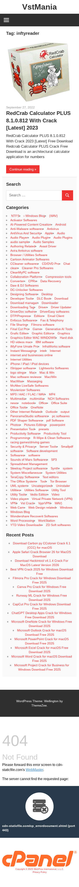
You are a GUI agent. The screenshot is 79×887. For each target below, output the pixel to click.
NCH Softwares (58, 398)
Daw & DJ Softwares (24, 285)
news (14, 403)
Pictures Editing (35, 425)
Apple (49, 233)
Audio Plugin (40, 237)
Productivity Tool (55, 433)
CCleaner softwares (24, 263)
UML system (18, 485)
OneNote (37, 407)
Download (61, 298)
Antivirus (53, 229)
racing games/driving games (30, 442)
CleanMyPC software (25, 272)
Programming (19, 438)
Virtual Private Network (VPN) (52, 499)
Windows (66, 507)
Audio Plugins (63, 237)
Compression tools (58, 276)
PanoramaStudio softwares (29, 416)
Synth (55, 468)
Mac (32, 372)
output (65, 411)
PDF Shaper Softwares (26, 420)
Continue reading (21, 169)
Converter (17, 281)
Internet (55, 350)
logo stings (17, 372)
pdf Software (55, 420)
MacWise (16, 381)
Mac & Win (47, 372)
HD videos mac (20, 342)
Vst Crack (27, 503)
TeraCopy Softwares (24, 477)
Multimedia (17, 398)
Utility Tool (59, 490)
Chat (66, 263)
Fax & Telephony (52, 320)
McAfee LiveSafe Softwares (29, 385)
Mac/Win (51, 377)
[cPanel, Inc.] (39, 865)
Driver (42, 307)
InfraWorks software (56, 346)
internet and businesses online (31, 355)
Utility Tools (18, 494)
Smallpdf (67, 446)
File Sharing (18, 324)
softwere (34, 455)
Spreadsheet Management (28, 464)
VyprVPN (44, 503)
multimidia (37, 398)
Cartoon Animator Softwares (29, 259)
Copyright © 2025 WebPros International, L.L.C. (39, 869)
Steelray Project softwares (28, 468)
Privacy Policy (40, 872)
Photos (15, 425)
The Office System (23, 481)
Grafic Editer (19, 333)
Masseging (34, 381)
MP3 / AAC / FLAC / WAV (27, 394)
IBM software (45, 342)
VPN (13, 503)
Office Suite (59, 403)
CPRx (32, 281)
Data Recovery (50, 281)
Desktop (47, 294)
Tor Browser (58, 481)
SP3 (54, 459)
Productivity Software (25, 433)
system (68, 468)
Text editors (51, 477)
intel (43, 350)
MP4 (52, 394)
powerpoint (57, 425)
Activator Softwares (23, 220)
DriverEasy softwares (54, 311)
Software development (41, 451)
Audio (61, 233)
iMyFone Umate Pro (24, 346)
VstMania (39, 6)
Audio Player (19, 237)
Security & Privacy (22, 446)
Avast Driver (48, 246)
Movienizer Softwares (25, 390)
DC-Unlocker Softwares (26, 290)
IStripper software (22, 368)
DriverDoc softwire (23, 311)
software (16, 451)
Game (37, 329)
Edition (38, 316)
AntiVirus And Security (25, 233)
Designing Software (23, 294)
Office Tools (18, 407)
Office (43, 403)
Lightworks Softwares (54, 368)
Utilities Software (35, 490)
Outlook (51, 411)
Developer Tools (21, 298)
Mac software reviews (25, 377)
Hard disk (66, 337)
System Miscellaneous (25, 472)
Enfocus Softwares (23, 320)
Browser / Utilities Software (28, 255)
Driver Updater (61, 307)
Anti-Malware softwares (26, 229)
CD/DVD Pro (50, 263)
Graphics (63, 333)
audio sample (19, 242)
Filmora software (42, 324)
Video (55, 494)
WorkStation (46, 520)
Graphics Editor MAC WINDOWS (33, 337)
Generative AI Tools (58, 329)
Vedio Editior (38, 494)
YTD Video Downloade (26, 525)
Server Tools (48, 446)
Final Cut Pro (19, 329)
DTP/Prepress (20, 316)
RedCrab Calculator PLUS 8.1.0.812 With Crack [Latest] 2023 (38, 120)
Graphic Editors (42, 333)
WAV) (58, 503)
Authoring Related (22, 246)
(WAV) (53, 216)
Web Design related (42, 507)
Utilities (15, 490)
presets (44, 429)
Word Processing (22, 520)
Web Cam (17, 507)
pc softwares (61, 416)
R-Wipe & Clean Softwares (51, 438)
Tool (43, 481)
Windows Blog (20, 512)
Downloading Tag (22, 307)
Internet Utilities (21, 359)
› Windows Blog (34, 216)
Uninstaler (63, 485)
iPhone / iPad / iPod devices (29, 364)
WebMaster (34, 770)
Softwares (17, 455)
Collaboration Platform (25, 276)
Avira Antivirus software (26, 250)
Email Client (56, 316)
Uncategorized (42, 485)
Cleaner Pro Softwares (37, 268)
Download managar (24, 303)
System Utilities (55, 472)
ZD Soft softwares (58, 525)
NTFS (14, 216)
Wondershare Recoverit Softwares (34, 516)
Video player (19, 499)
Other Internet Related (25, 411)
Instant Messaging (23, 350)
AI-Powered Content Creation (30, 224)
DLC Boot (43, 298)
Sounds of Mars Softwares (28, 459)
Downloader (50, 303)
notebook (28, 403)
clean (14, 268)
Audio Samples (43, 242)
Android (60, 224)
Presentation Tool (22, 429)
